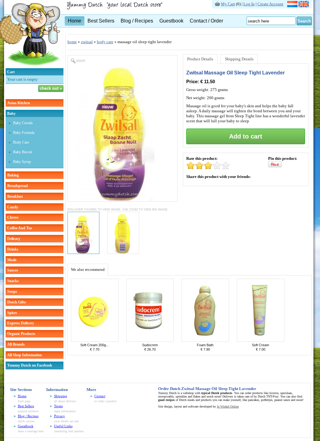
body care (21, 142)
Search (304, 21)
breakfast (15, 196)
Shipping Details (239, 59)
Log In (249, 4)
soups (12, 291)
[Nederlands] (292, 5)
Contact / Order (206, 20)
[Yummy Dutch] (118, 8)
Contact (99, 396)
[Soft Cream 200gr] (94, 340)
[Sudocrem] (150, 340)
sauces (12, 270)
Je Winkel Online (228, 406)
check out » (51, 88)
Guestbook (171, 20)
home (72, 41)
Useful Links (63, 426)
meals (12, 260)
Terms (58, 406)
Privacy (59, 416)
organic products (21, 334)
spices (12, 313)
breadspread (17, 186)
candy (12, 207)
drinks (12, 249)
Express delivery (20, 323)
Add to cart (245, 136)
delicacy (13, 238)
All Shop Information (24, 355)
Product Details (200, 59)
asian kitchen (18, 103)
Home (74, 20)
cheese (12, 217)
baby (11, 113)
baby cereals (23, 123)
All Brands (16, 344)
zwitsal (87, 41)
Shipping (60, 396)
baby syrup (22, 162)
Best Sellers (101, 20)
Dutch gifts (16, 302)
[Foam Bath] (205, 340)
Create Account (270, 4)
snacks (13, 281)
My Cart (228, 4)
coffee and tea (19, 228)
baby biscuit (22, 152)
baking (13, 175)
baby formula (23, 132)
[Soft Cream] (260, 340)
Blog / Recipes (137, 20)
